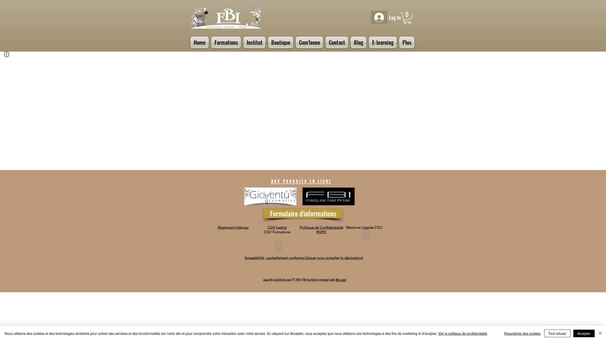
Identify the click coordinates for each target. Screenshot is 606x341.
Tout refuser (557, 333)
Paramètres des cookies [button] (522, 333)
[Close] (600, 333)
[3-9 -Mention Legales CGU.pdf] (366, 236)
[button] (407, 18)
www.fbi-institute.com (277, 279)
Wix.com (341, 279)
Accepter (584, 333)
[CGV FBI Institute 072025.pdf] (279, 247)
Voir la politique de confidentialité (462, 333)
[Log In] (379, 17)
